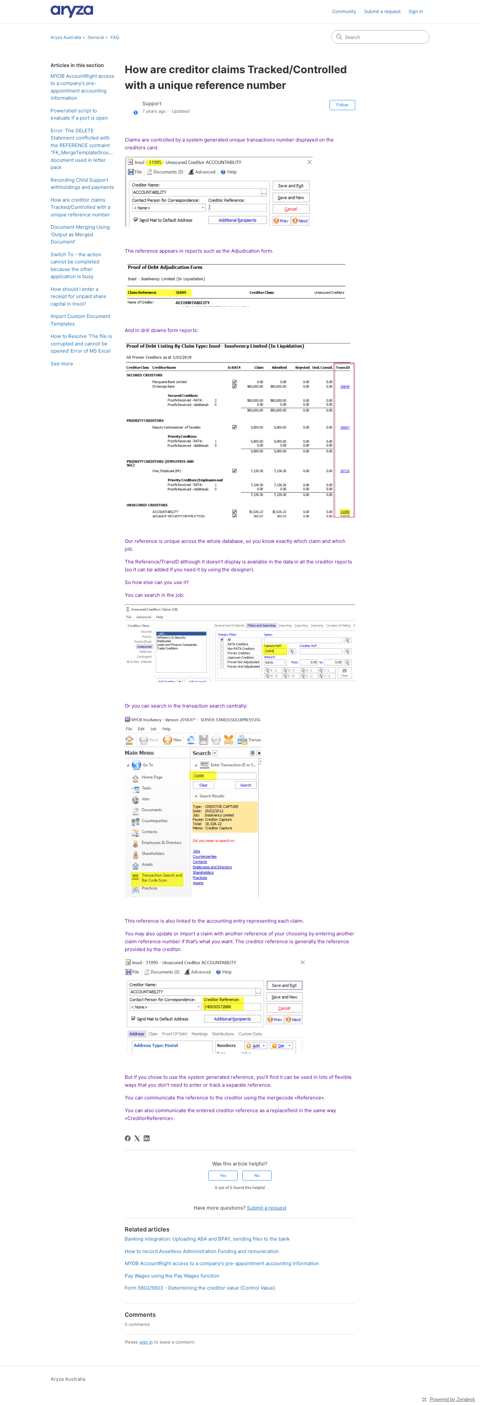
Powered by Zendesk (452, 1399)
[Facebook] (128, 1138)
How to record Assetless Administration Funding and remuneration (202, 1251)
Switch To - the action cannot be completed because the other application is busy (76, 265)
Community (344, 11)
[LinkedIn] (147, 1138)
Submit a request (382, 11)
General (96, 37)
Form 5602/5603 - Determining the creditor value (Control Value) (200, 1288)
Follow (342, 104)
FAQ (115, 37)
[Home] (72, 12)
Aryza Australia (66, 37)
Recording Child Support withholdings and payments (82, 184)
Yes (223, 1175)
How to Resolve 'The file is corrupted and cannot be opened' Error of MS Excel (81, 343)
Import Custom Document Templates (80, 320)
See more (62, 363)
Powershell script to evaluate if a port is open (79, 114)
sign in (146, 1342)
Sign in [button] (415, 11)
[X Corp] (137, 1138)
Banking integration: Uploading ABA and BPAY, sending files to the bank (207, 1239)
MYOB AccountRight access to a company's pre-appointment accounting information (82, 87)
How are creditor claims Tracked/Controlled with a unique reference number (80, 207)
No (257, 1175)
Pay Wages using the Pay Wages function (172, 1276)
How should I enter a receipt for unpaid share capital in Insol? (78, 296)
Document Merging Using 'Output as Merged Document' (80, 234)
